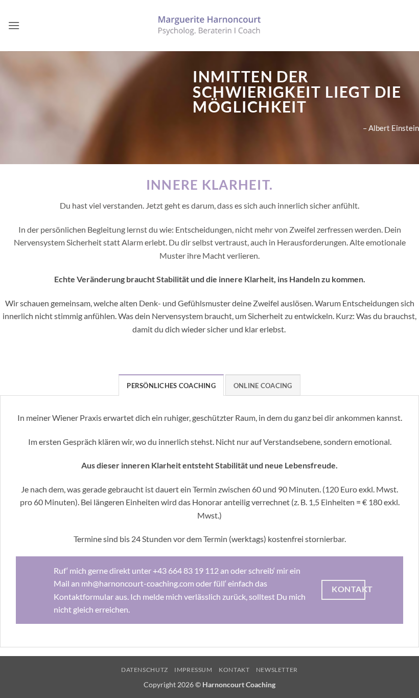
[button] (14, 25)
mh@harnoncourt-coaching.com (137, 583)
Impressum (193, 669)
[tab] (171, 385)
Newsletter (277, 669)
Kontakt (234, 669)
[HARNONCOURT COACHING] (209, 25)
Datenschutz (144, 669)
